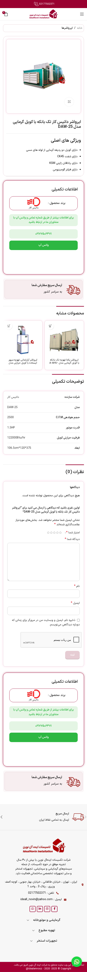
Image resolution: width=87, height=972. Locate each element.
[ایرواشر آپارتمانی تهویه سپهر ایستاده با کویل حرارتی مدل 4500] (23, 340)
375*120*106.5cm (19, 448)
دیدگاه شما (72, 539)
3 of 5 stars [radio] (54, 532)
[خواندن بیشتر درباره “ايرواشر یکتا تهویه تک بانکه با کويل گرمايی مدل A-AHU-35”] (50, 326)
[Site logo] (43, 14)
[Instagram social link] (47, 909)
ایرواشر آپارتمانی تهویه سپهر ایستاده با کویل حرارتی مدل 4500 (22, 363)
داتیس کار (13, 397)
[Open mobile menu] (82, 14)
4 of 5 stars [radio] (51, 532)
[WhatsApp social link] (33, 909)
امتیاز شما (73, 532)
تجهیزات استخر (47, 941)
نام (77, 586)
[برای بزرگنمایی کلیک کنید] (69, 102)
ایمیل (75, 603)
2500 (10, 417)
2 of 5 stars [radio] (57, 532)
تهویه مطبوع (47, 930)
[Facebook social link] (54, 909)
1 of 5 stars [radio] (60, 532)
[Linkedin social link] (40, 909)
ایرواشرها (67, 28)
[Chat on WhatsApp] (76, 961)
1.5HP (11, 428)
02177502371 (46, 4)
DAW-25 (12, 407)
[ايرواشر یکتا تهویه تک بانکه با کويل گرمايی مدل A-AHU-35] (64, 340)
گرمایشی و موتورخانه (46, 920)
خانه (79, 28)
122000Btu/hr (16, 438)
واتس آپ (43, 245)
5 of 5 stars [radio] (48, 532)
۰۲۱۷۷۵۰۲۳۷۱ (43, 234)
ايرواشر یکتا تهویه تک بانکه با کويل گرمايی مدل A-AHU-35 (64, 363)
